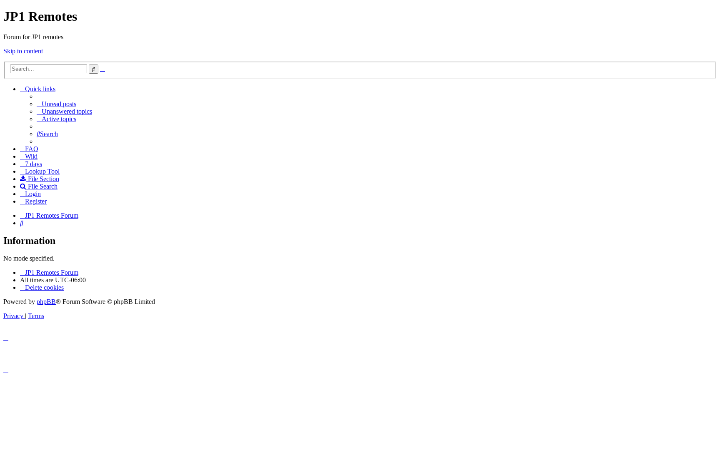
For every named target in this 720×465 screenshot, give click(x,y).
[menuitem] (56, 103)
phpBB (46, 301)
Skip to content (23, 51)
